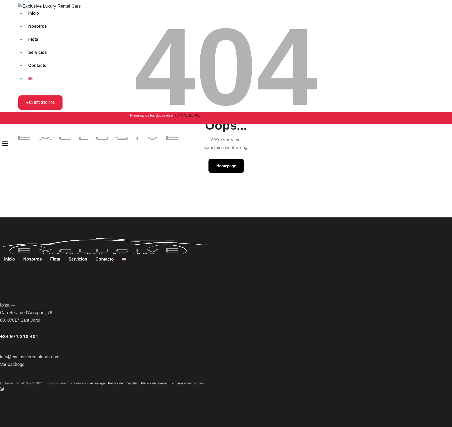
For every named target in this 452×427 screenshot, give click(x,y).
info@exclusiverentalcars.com (29, 356)
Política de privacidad (123, 383)
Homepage (226, 166)
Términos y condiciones (187, 383)
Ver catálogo (12, 364)
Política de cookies (154, 383)
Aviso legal (98, 383)
